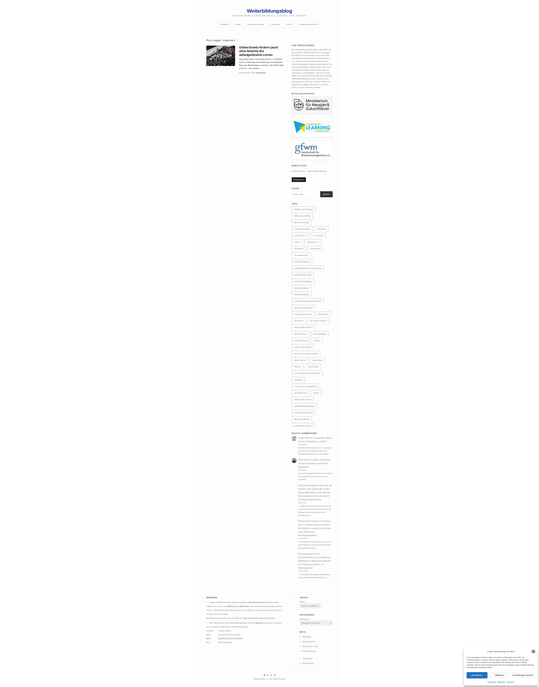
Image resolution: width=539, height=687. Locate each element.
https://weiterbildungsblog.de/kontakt (259, 618)
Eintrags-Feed (308, 641)
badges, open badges (303, 209)
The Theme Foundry (277, 679)
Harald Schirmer (305, 438)
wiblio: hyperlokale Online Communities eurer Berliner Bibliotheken (314, 463)
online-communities (302, 347)
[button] (533, 651)
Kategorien (304, 619)
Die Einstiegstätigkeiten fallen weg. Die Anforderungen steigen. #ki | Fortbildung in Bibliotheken (315, 489)
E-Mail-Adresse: (299, 171)
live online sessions (318, 321)
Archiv (302, 602)
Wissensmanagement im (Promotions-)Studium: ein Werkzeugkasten (314, 564)
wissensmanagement (308, 24)
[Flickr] (271, 675)
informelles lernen (302, 262)
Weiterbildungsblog (269, 11)
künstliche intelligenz (303, 281)
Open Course (300, 360)
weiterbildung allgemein (304, 406)
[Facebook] (267, 675)
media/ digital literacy (303, 327)
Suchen (326, 194)
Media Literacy (300, 334)
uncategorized (300, 393)
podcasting (317, 360)
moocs (290, 24)
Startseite (224, 24)
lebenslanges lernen (303, 314)
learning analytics (301, 288)
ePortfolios (298, 248)
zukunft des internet (302, 426)
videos (316, 393)
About (238, 24)
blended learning (301, 222)
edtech (297, 242)
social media (313, 366)
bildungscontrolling (302, 216)
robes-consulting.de (318, 64)
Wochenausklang (301, 419)
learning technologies (303, 308)
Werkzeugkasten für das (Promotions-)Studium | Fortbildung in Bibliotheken (314, 557)
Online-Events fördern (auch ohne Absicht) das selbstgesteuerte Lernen (258, 51)
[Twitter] (264, 675)
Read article (261, 73)
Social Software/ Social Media (307, 373)
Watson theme (259, 679)
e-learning (275, 24)
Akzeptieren (476, 675)
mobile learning (301, 340)
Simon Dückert (304, 460)
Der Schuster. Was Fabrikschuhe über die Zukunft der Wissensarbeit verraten (314, 496)
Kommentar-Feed (310, 646)
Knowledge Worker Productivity (308, 268)
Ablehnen (499, 675)
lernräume (298, 321)
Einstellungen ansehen (523, 675)
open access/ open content (306, 353)
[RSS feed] (275, 675)
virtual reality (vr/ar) (302, 399)
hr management (301, 255)
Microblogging (320, 334)
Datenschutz (491, 682)
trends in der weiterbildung (305, 386)
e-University (318, 235)
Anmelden (306, 637)
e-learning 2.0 (300, 235)
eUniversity (315, 248)
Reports (297, 366)
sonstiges (298, 380)
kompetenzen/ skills (302, 275)
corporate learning (256, 24)
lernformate (323, 314)
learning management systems (307, 301)
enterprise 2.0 (313, 242)
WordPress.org (309, 651)
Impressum (510, 682)
